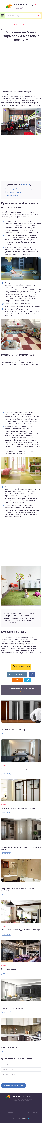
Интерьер (3, 726)
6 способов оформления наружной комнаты (20, 769)
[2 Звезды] (19, 691)
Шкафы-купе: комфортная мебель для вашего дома (21, 848)
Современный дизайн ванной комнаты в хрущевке (19, 890)
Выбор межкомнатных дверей (14, 730)
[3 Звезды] (21, 691)
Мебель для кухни (9, 1048)
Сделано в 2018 (16, 1118)
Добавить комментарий (13, 1085)
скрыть (25, 184)
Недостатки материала (13, 192)
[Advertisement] (21, 70)
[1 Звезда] (17, 691)
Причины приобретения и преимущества (20, 189)
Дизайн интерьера (9, 969)
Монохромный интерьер (12, 1008)
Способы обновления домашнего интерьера (20, 930)
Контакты (24, 1105)
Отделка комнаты (11, 195)
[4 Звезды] (23, 691)
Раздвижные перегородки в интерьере (18, 808)
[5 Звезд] (24, 691)
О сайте (17, 1105)
